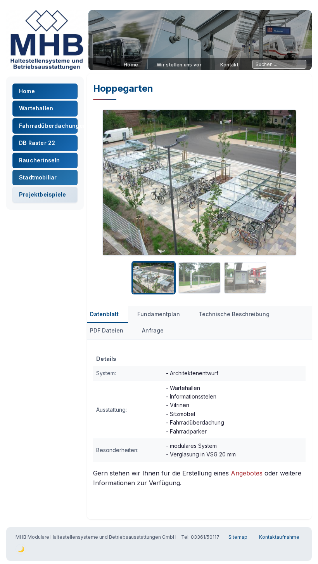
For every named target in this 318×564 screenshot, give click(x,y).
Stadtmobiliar (38, 177)
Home (131, 65)
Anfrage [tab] (153, 330)
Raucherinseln (39, 160)
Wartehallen (36, 108)
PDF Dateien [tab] (106, 330)
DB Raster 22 (37, 142)
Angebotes (247, 473)
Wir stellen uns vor (179, 65)
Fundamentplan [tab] (158, 314)
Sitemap (237, 537)
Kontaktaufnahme (279, 537)
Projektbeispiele (42, 194)
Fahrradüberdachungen (48, 125)
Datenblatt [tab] (104, 314)
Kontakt (229, 65)
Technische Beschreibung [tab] (234, 314)
